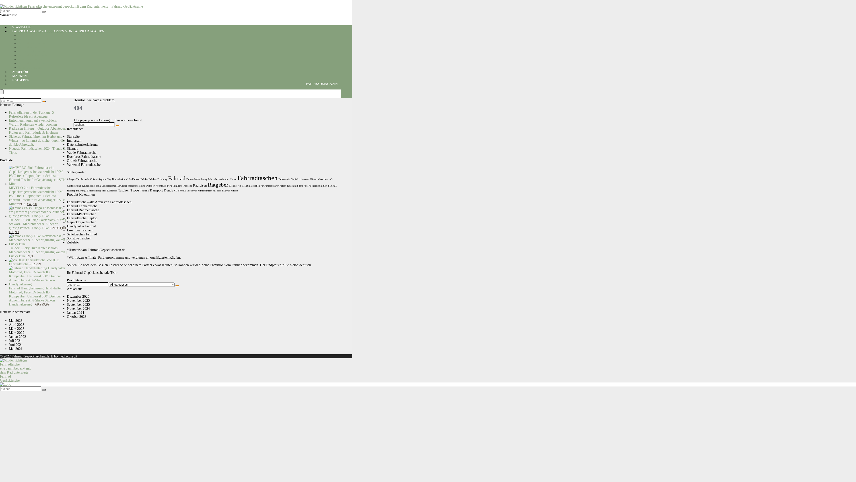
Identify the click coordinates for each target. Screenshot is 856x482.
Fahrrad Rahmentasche (34, 63)
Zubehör (73, 242)
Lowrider (122, 186)
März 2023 (16, 328)
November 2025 (78, 300)
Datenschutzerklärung (82, 144)
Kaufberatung (74, 186)
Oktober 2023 (76, 316)
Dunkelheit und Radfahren (126, 179)
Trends (168, 190)
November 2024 (78, 308)
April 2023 (16, 324)
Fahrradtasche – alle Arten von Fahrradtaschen (58, 31)
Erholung (162, 179)
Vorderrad (192, 190)
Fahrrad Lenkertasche (33, 55)
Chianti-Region (98, 179)
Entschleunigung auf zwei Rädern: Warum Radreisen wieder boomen (33, 122)
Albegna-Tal (73, 179)
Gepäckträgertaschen (32, 51)
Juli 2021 (15, 341)
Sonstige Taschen (79, 238)
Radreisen (200, 185)
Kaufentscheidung (91, 186)
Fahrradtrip (284, 179)
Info (331, 179)
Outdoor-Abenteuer (156, 186)
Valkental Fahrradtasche (84, 164)
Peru (169, 186)
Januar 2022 (17, 337)
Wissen (234, 190)
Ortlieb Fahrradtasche (82, 160)
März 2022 (16, 332)
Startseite (73, 136)
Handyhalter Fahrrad (32, 35)
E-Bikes (152, 179)
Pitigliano (178, 186)
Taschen (124, 190)
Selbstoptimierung (76, 190)
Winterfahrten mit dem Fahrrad (214, 190)
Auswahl (84, 179)
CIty (109, 179)
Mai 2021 (16, 349)
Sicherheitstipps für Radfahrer (101, 190)
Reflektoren (235, 186)
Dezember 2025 (78, 296)
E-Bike (144, 179)
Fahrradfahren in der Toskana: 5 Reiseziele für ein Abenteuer (31, 114)
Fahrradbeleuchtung (196, 179)
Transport (156, 190)
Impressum (74, 140)
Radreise (187, 186)
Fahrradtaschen (257, 177)
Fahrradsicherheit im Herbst (222, 179)
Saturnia (332, 186)
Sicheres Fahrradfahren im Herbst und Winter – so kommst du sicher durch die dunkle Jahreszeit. (37, 140)
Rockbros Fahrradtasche (84, 156)
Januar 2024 (75, 312)
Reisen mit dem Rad (297, 186)
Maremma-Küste (136, 186)
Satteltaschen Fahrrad (33, 39)
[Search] (2, 97)
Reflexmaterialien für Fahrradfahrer (260, 186)
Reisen (283, 186)
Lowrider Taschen (30, 59)
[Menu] (2, 91)
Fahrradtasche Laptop (33, 47)
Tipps (134, 190)
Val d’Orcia (180, 190)
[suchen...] (44, 11)
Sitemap (72, 148)
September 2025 (78, 304)
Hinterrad (304, 179)
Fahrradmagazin (322, 84)
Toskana (144, 190)
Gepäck (295, 179)
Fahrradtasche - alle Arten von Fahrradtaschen (99, 202)
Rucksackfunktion (318, 186)
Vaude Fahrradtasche (81, 152)
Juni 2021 (16, 345)
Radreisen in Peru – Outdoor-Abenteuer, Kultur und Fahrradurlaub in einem (37, 130)
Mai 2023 (16, 320)
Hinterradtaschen (319, 179)
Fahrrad (176, 178)
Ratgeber (20, 80)
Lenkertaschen (109, 186)
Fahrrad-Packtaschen (32, 43)
